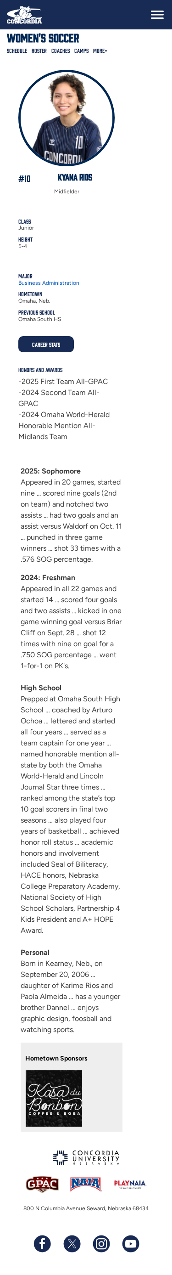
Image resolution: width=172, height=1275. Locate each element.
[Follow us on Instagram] (101, 1243)
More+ (100, 50)
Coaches (60, 50)
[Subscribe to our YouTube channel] (130, 1243)
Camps (81, 50)
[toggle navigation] (157, 14)
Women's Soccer (43, 37)
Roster (39, 50)
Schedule (17, 50)
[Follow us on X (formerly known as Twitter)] (71, 1243)
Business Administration (48, 283)
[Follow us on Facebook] (42, 1243)
